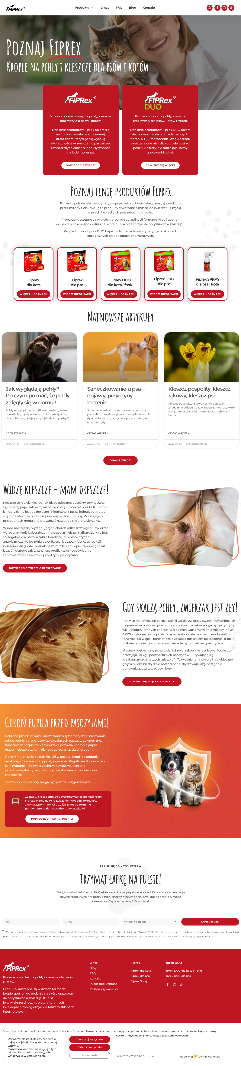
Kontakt (149, 7)
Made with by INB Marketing (200, 1056)
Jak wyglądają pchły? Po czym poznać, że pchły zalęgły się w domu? (37, 396)
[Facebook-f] (217, 8)
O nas (105, 7)
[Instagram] (224, 8)
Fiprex (135, 963)
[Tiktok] (231, 8)
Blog (132, 7)
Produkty (82, 7)
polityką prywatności (198, 936)
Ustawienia (89, 1055)
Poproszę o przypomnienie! (52, 818)
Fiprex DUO (173, 963)
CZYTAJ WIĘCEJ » (16, 433)
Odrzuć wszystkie (90, 1047)
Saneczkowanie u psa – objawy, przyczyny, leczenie (116, 396)
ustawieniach (36, 1056)
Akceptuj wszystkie (90, 1039)
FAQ (119, 7)
